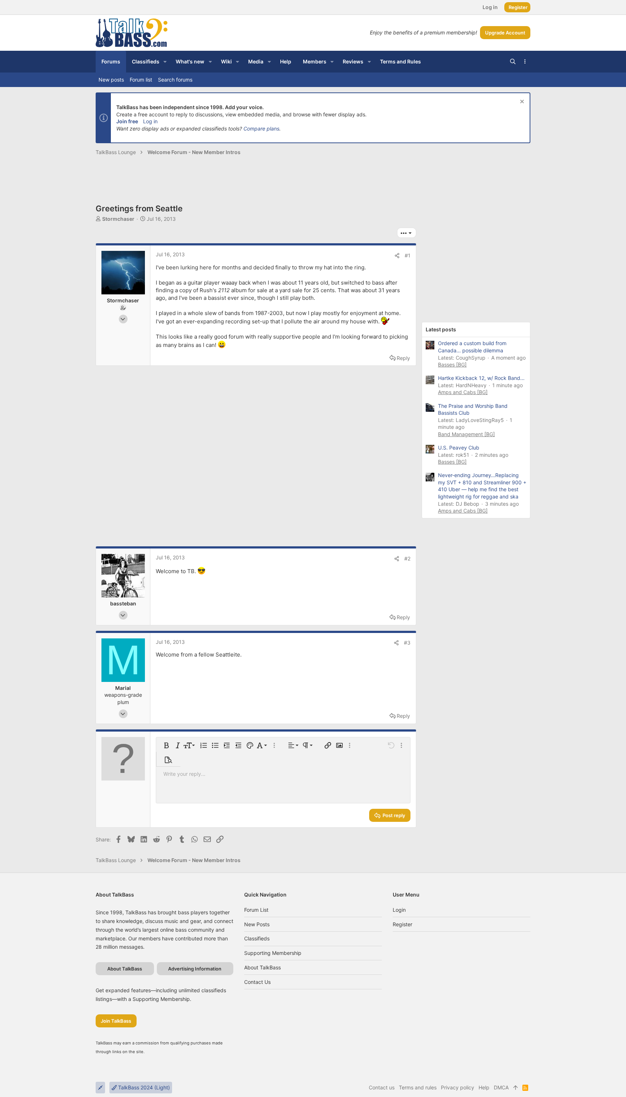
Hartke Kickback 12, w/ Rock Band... (481, 378)
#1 (407, 255)
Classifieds (257, 938)
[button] (165, 61)
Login (399, 910)
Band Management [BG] (466, 434)
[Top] (515, 1087)
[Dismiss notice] (521, 102)
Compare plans (261, 128)
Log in (150, 121)
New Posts (257, 924)
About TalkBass (262, 967)
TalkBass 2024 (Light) (143, 1087)
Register (402, 924)
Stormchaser (118, 219)
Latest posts (441, 329)
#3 (407, 642)
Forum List (256, 910)
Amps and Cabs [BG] (463, 392)
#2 (407, 558)
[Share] (397, 255)
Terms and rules (418, 1087)
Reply (403, 358)
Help (484, 1087)
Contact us (257, 982)
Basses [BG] (452, 364)
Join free (127, 121)
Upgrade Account (505, 33)
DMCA (501, 1087)
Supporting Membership (272, 953)
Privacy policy (457, 1087)
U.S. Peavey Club (458, 447)
